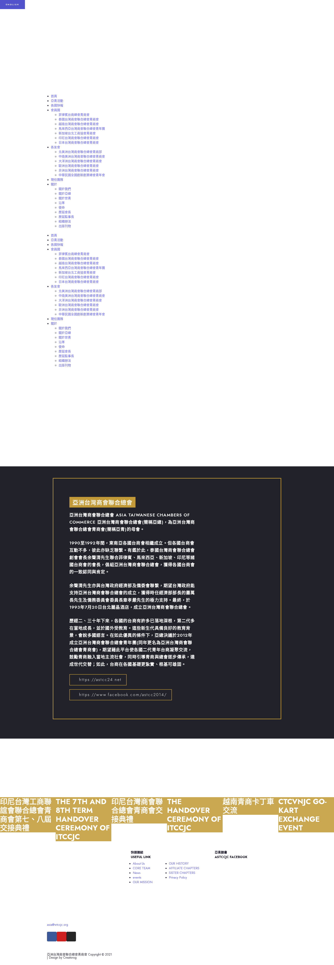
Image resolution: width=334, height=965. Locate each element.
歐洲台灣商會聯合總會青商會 (79, 166)
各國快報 (57, 105)
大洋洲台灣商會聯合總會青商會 (80, 161)
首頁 (54, 96)
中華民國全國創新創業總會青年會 (82, 175)
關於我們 (65, 189)
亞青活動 (57, 101)
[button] (167, 231)
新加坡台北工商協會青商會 (77, 133)
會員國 (55, 110)
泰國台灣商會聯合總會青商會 (79, 119)
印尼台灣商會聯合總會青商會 (79, 138)
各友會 (55, 147)
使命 (62, 207)
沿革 (62, 203)
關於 (54, 184)
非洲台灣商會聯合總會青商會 (79, 170)
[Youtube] (61, 936)
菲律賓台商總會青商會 (74, 115)
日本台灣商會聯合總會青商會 (79, 142)
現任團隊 (57, 179)
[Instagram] (71, 936)
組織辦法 (65, 221)
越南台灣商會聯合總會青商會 (79, 124)
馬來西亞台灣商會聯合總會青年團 (82, 128)
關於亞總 (65, 193)
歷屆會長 (65, 212)
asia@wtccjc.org (57, 924)
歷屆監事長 (66, 217)
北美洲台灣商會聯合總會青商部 (80, 152)
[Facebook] (52, 936)
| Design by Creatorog (62, 957)
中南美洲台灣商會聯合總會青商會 (82, 156)
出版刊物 (65, 226)
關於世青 (65, 198)
